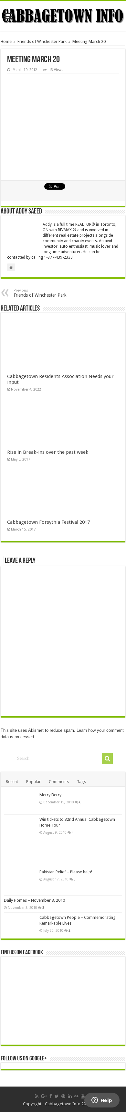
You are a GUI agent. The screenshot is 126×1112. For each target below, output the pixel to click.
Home (6, 41)
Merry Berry (50, 794)
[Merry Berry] (20, 802)
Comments (59, 781)
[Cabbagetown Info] (63, 16)
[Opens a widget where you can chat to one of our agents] (102, 1101)
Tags (81, 781)
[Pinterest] (63, 1096)
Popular (33, 781)
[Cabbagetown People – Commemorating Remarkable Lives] (20, 924)
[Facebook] (51, 1096)
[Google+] (43, 1096)
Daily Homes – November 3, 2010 (34, 900)
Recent (12, 781)
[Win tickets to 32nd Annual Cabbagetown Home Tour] (20, 841)
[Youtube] (82, 1096)
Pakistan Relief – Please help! (65, 871)
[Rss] (36, 1096)
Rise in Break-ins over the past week (47, 452)
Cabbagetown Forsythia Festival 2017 (48, 522)
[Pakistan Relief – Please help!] (20, 881)
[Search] (107, 758)
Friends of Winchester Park (42, 41)
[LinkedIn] (69, 1096)
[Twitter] (56, 1096)
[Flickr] (76, 1096)
